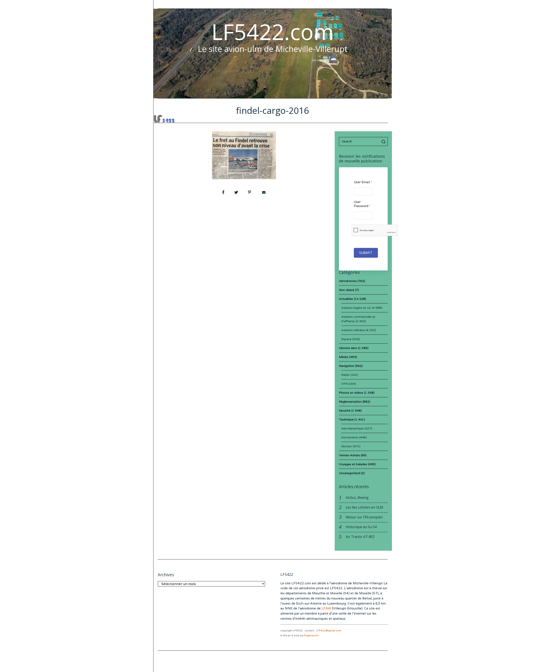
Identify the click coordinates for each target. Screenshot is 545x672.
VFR (344, 384)
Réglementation (350, 401)
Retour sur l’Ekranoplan (364, 517)
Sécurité (344, 410)
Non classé (346, 290)
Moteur (346, 446)
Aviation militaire (353, 330)
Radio (345, 375)
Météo (344, 357)
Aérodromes (348, 281)
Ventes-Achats (349, 455)
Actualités (346, 299)
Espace (346, 339)
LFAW (326, 608)
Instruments (349, 437)
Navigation (346, 366)
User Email (363, 182)
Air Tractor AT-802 (360, 537)
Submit (366, 253)
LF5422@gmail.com (328, 630)
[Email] (263, 192)
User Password (362, 204)
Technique (346, 419)
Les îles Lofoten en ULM (364, 507)
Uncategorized (349, 473)
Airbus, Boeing (357, 497)
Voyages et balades (353, 464)
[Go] (384, 141)
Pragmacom (311, 635)
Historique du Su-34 (361, 527)
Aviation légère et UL (356, 308)
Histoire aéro (348, 348)
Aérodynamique (352, 428)
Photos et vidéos (351, 393)
